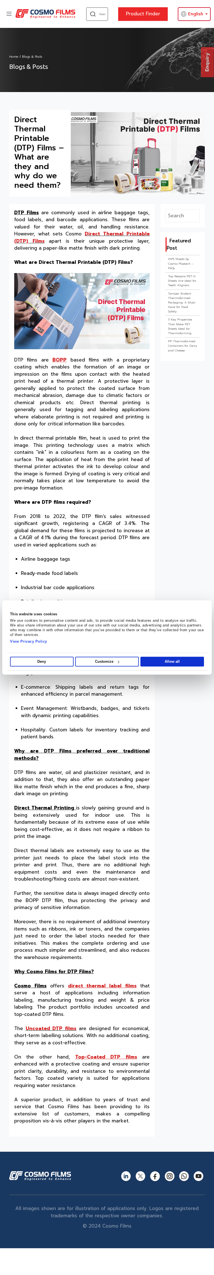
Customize (104, 661)
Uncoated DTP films (51, 1028)
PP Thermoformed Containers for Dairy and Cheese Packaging (182, 348)
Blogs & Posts (32, 56)
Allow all (172, 661)
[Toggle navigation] (9, 14)
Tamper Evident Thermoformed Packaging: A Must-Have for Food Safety (182, 302)
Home (13, 56)
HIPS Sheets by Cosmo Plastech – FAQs (181, 263)
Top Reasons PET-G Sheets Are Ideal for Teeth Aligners (182, 281)
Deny (41, 661)
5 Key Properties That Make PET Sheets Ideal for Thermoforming (180, 326)
